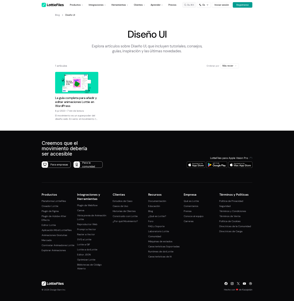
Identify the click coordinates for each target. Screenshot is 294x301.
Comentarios (191, 206)
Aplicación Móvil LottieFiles (57, 230)
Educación (154, 206)
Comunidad (154, 236)
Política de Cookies (230, 221)
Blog (150, 211)
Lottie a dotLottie (87, 249)
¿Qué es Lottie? (157, 216)
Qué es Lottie (191, 201)
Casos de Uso (120, 206)
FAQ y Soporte (156, 226)
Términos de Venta (229, 216)
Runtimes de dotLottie (160, 251)
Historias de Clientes (124, 211)
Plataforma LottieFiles (54, 201)
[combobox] (230, 65)
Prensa (187, 211)
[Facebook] (226, 283)
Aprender (155, 5)
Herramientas (118, 5)
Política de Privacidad (231, 201)
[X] (238, 283)
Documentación (157, 201)
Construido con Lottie (125, 216)
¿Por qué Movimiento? (125, 221)
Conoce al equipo (194, 216)
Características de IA (160, 256)
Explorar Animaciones (54, 250)
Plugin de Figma (50, 211)
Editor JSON (84, 254)
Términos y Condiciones (232, 211)
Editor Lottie (49, 225)
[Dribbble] (250, 283)
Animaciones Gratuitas (54, 235)
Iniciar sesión (222, 5)
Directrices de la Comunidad (235, 226)
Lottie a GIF (83, 244)
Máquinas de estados (160, 241)
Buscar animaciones (191, 5)
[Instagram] (232, 283)
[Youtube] (244, 283)
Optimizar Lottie (86, 259)
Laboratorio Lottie (158, 231)
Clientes (138, 5)
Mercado (47, 240)
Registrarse (242, 5)
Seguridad (225, 206)
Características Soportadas (164, 246)
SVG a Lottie (84, 239)
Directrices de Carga (230, 231)
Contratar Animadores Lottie (58, 245)
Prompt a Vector (86, 229)
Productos (75, 5)
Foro (150, 221)
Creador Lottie (50, 206)
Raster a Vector (86, 234)
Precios (172, 5)
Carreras (189, 221)
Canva (80, 210)
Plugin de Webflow (87, 205)
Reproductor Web (87, 224)
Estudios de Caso (122, 201)
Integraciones (96, 5)
